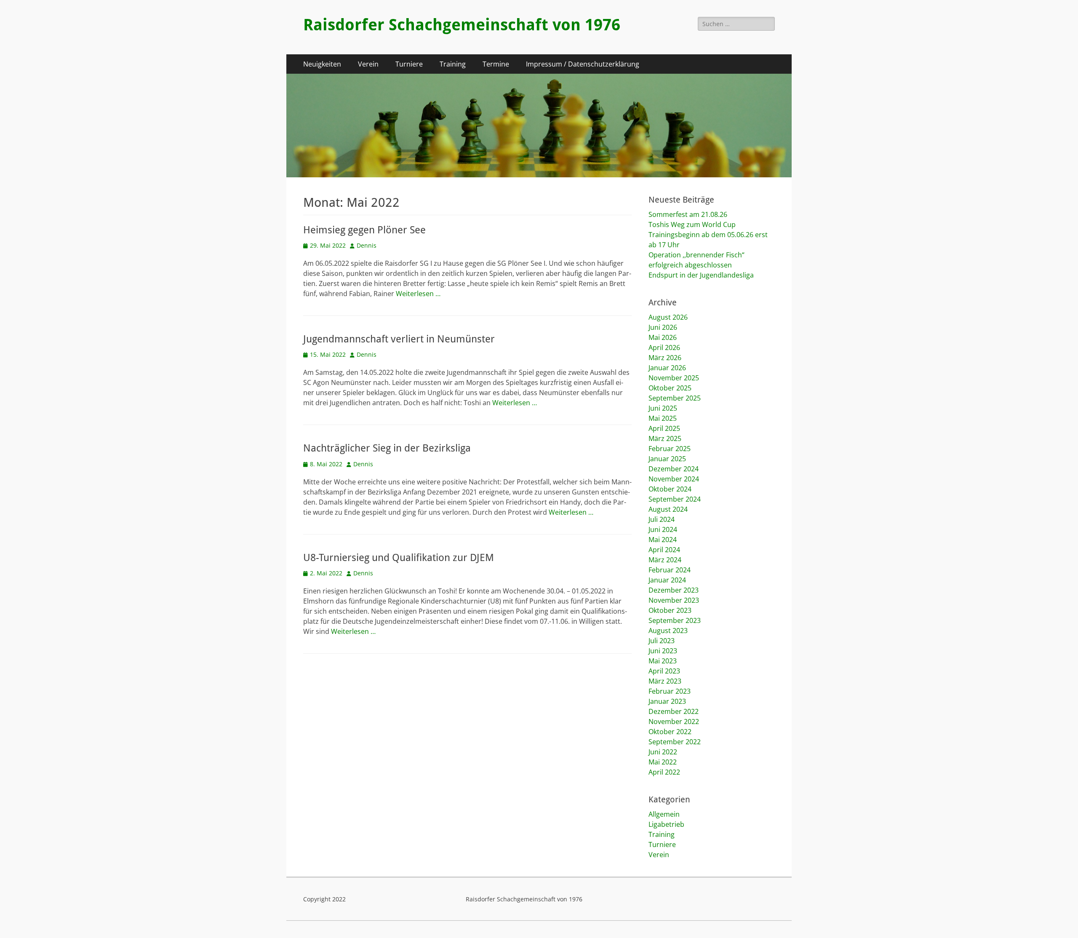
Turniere (409, 64)
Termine (496, 64)
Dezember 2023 (673, 590)
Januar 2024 (667, 580)
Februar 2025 (669, 448)
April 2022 (664, 772)
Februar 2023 (669, 691)
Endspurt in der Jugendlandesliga (701, 275)
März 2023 (664, 681)
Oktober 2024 (669, 489)
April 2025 (664, 428)
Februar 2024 (669, 570)
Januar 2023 (667, 701)
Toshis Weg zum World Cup (692, 224)
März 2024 (664, 559)
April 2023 (664, 671)
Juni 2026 (662, 327)
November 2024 (673, 479)
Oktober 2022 (669, 731)
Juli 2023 (661, 640)
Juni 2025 (662, 408)
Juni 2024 (662, 529)
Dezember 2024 (673, 468)
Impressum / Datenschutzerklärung (582, 64)
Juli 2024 (661, 519)
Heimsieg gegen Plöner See (364, 230)
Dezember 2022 (673, 711)
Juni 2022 (662, 751)
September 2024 (674, 499)
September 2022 (674, 741)
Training (453, 64)
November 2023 (673, 600)
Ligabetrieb (666, 824)
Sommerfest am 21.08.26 (687, 214)
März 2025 (664, 438)
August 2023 (668, 630)
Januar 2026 (667, 367)
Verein (368, 64)
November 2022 (673, 721)
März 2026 (664, 357)
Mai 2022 (662, 762)
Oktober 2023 (669, 610)
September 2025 (674, 398)
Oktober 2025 (669, 388)
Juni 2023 (662, 650)
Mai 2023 (662, 660)
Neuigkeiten (322, 64)
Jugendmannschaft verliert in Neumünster (399, 339)
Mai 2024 (662, 539)
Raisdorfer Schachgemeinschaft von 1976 (461, 25)
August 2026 (668, 317)
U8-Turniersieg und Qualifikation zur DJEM (398, 558)
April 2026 (664, 347)
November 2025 (673, 377)
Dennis (366, 245)
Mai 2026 (662, 337)
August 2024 (668, 509)
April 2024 (664, 549)
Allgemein (664, 814)
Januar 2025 (667, 458)
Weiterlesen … (418, 293)
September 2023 (674, 620)
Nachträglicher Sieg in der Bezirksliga (387, 448)
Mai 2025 (662, 418)
